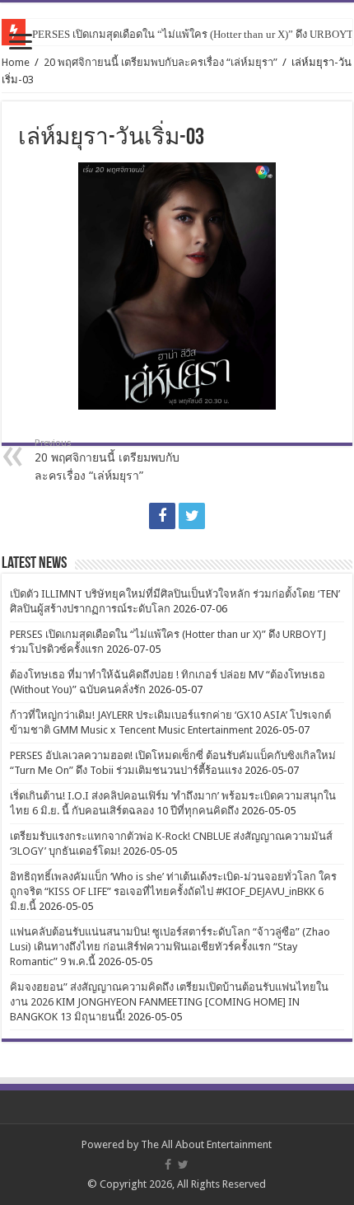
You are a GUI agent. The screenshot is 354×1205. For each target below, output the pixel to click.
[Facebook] (162, 516)
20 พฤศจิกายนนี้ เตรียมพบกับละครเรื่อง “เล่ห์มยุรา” (160, 62)
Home (16, 62)
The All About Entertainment (206, 1144)
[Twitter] (192, 516)
